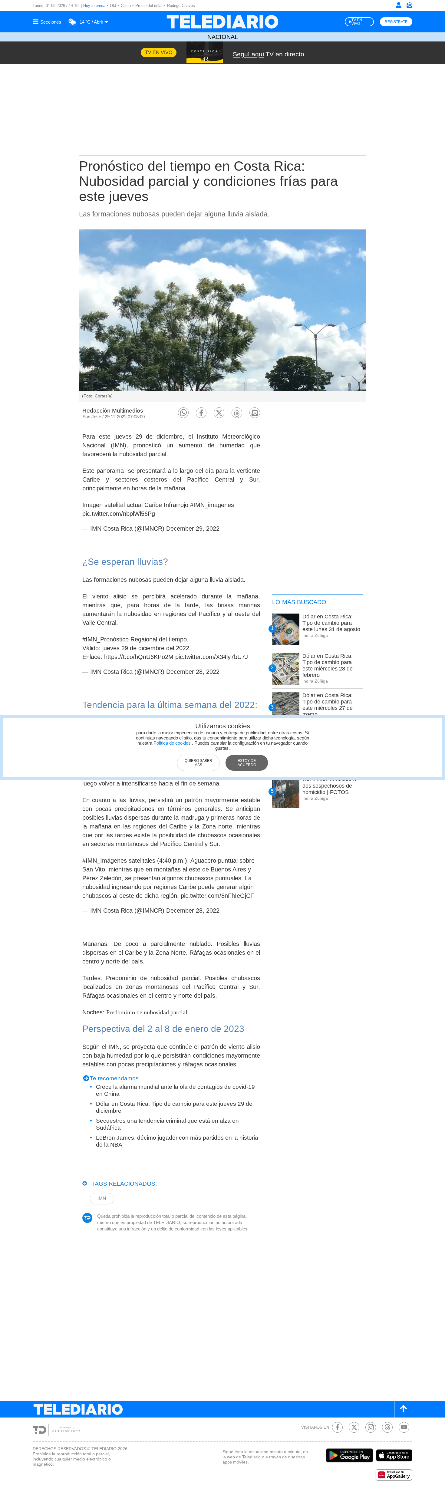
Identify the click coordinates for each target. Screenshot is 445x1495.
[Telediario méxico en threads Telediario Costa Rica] (387, 1427)
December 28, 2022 (192, 671)
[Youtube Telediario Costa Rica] (404, 1427)
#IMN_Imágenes (104, 860)
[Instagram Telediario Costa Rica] (370, 1427)
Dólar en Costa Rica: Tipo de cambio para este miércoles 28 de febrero (327, 665)
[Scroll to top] (403, 1409)
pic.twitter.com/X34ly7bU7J (211, 657)
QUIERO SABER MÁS (198, 763)
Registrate (396, 22)
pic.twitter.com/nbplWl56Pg (118, 513)
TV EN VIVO (356, 22)
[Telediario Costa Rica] (222, 21)
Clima (126, 5)
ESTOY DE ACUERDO (247, 763)
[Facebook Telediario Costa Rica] (337, 1427)
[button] (183, 413)
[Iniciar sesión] (399, 5)
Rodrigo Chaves (181, 5)
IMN (101, 1198)
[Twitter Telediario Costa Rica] (354, 1427)
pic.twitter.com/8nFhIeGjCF (217, 895)
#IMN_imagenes (212, 505)
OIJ (113, 5)
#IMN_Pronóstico (105, 639)
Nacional (222, 37)
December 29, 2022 (192, 528)
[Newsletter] (409, 6)
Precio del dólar (149, 5)
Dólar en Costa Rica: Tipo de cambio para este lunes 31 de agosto (331, 623)
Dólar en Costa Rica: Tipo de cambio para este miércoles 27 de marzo (327, 704)
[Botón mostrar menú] (48, 22)
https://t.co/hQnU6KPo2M (138, 657)
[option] (222, 315)
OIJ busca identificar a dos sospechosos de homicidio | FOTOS (329, 785)
